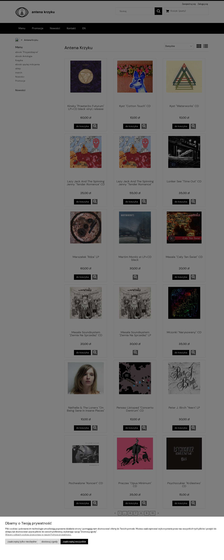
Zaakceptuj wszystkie (74, 541)
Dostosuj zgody (49, 541)
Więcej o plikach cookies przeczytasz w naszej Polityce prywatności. (38, 534)
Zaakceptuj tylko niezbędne (22, 541)
